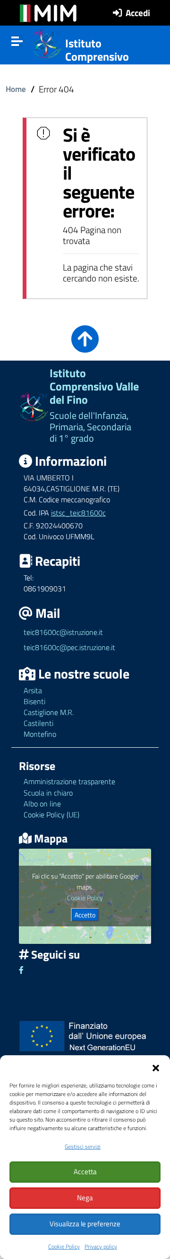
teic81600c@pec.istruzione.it (69, 647)
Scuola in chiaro (48, 792)
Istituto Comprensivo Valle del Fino (97, 57)
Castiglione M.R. (49, 712)
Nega (85, 1197)
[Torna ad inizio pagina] (85, 346)
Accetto (85, 915)
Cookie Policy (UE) (51, 814)
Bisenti (34, 701)
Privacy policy (101, 1246)
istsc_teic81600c (78, 512)
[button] (156, 1067)
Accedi (138, 12)
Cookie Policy (64, 1246)
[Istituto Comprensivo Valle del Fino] (47, 42)
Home (16, 88)
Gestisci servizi (83, 1146)
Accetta (85, 1171)
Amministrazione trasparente (69, 781)
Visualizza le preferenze (85, 1223)
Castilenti (38, 723)
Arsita (33, 690)
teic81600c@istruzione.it (63, 632)
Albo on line (42, 803)
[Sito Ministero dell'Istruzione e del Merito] (48, 13)
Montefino (40, 734)
